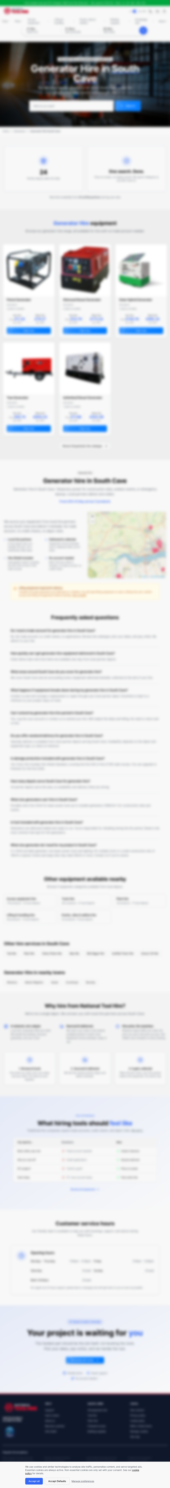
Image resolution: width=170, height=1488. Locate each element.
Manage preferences (83, 1481)
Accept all (34, 1481)
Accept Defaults (57, 1481)
